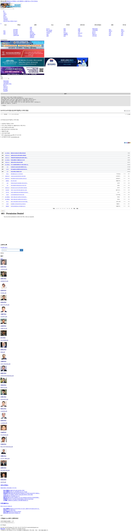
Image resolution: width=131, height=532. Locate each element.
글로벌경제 (32, 34)
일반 (110, 35)
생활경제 (32, 35)
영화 (65, 30)
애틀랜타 (21, 1)
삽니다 (94, 31)
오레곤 (7, 203)
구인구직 (94, 35)
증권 (31, 28)
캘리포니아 (7, 155)
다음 (74, 208)
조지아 (7, 169)
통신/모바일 (49, 30)
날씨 (65, 35)
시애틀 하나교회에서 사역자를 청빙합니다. (15, 500)
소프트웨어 (49, 31)
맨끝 (77, 208)
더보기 (15, 21)
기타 (7, 166)
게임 (47, 34)
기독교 (5, 14)
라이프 (5, 16)
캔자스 (7, 173)
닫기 (65, 93)
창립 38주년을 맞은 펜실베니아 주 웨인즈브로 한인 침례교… (21, 493)
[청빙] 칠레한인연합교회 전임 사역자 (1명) (18, 185)
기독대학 (5, 19)
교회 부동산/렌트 (7, 83)
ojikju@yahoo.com (8, 135)
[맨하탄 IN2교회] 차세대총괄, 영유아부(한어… (19, 183)
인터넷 (48, 33)
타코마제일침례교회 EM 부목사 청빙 (17, 194)
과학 (47, 35)
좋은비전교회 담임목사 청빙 (13, 490)
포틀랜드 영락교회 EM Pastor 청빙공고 (19, 203)
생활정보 (66, 34)
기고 (79, 34)
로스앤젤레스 (13, 1)
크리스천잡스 (4, 485)
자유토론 (5, 91)
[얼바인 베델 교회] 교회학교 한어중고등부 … (19, 196)
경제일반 (32, 37)
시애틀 (25, 1)
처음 (54, 208)
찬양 (110, 33)
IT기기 (48, 28)
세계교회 (15, 33)
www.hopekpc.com (15, 136)
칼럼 (79, 30)
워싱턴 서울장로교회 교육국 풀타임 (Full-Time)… (20, 192)
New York (8, 2)
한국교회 (15, 32)
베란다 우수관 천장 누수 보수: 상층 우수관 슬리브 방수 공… (21, 508)
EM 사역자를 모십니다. (11, 496)
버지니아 (7, 192)
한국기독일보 (34, 1)
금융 (31, 27)
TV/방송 (65, 33)
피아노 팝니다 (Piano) (12, 511)
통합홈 (8, 1)
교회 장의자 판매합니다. (11, 513)
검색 (21, 250)
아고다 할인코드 (9, 510)
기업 (31, 30)
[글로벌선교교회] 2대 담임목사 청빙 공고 (19, 178)
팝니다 (94, 33)
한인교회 (15, 31)
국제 (4, 33)
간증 (110, 32)
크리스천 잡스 (6, 21)
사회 (4, 32)
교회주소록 (16, 35)
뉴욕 (18, 1)
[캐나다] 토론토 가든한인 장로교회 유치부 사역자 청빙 (18, 494)
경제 (4, 15)
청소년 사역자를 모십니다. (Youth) (15, 491)
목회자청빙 (95, 28)
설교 (110, 29)
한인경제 (32, 33)
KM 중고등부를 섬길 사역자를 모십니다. (18, 206)
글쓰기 (3, 210)
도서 (65, 31)
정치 (4, 31)
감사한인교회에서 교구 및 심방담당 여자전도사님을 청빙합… (21, 497)
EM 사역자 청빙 (14, 180)
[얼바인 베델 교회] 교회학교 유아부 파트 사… (19, 199)
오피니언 (5, 18)
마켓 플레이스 (5, 503)
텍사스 (29, 1)
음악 (65, 28)
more (2, 258)
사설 (79, 28)
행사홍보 (5, 89)
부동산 (31, 31)
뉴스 (4, 12)
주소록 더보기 (4, 247)
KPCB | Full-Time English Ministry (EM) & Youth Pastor (18, 499)
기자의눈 (80, 35)
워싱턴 (7, 194)
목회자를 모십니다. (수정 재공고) (17, 173)
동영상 (12, 21)
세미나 (110, 31)
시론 (79, 31)
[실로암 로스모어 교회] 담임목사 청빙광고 (19, 187)
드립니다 (94, 34)
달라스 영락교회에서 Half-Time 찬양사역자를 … (19, 201)
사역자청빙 (95, 30)
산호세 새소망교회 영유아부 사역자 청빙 (18, 176)
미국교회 (15, 29)
